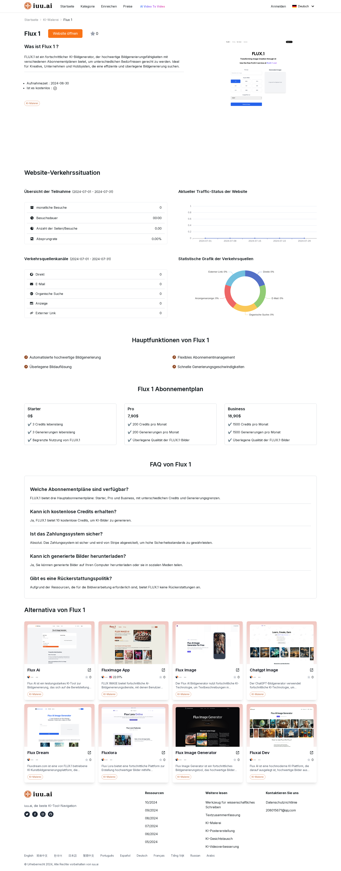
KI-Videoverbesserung (222, 847)
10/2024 (151, 802)
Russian (195, 855)
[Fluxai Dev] (312, 753)
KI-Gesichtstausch (219, 839)
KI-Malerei (51, 20)
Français (159, 855)
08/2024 (151, 818)
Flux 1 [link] (67, 20)
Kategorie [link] (88, 6)
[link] (39, 5)
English (28, 855)
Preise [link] (127, 6)
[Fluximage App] (163, 670)
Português (107, 855)
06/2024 (151, 834)
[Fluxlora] (163, 753)
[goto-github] (50, 814)
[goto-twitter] (27, 814)
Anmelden (278, 6)
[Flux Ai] (89, 670)
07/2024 (151, 826)
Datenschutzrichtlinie (281, 802)
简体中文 (42, 855)
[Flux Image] (238, 670)
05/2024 (151, 842)
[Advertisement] (142, 133)
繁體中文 (88, 855)
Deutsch (303, 6)
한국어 (58, 855)
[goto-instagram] (43, 814)
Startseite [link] (67, 6)
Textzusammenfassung (222, 815)
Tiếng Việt (177, 855)
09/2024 (151, 810)
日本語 (72, 855)
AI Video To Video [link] (152, 6)
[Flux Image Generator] (238, 753)
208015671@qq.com (281, 810)
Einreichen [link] (109, 6)
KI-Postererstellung (220, 831)
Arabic (211, 855)
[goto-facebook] (35, 814)
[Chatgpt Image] (312, 670)
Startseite (31, 20)
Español (125, 855)
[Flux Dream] (89, 753)
